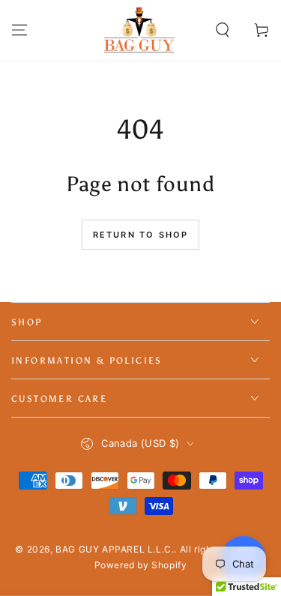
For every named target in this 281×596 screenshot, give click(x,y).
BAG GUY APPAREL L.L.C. (114, 549)
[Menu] (19, 30)
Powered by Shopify (140, 565)
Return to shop (141, 234)
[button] (222, 30)
